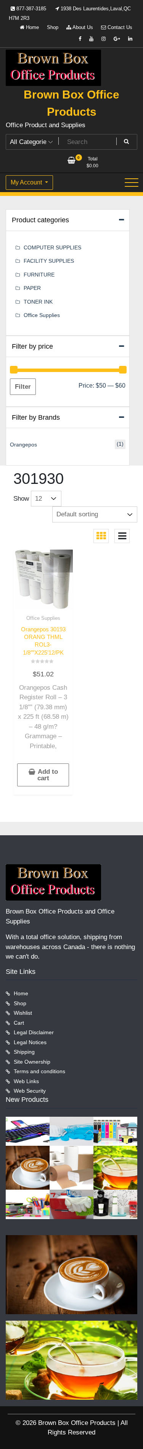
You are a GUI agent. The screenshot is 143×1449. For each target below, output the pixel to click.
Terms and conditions (39, 1071)
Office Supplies (43, 618)
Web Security (30, 1091)
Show (21, 498)
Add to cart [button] (47, 775)
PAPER (32, 288)
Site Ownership (32, 1062)
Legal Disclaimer (34, 1032)
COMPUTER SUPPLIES (52, 247)
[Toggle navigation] (131, 182)
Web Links (26, 1081)
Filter (23, 386)
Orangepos (23, 444)
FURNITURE (39, 275)
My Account (27, 182)
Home (31, 27)
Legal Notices (30, 1042)
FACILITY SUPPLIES (49, 261)
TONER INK (38, 302)
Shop (52, 27)
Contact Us (119, 27)
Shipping (24, 1052)
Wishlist (23, 1013)
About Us (82, 27)
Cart (19, 1023)
